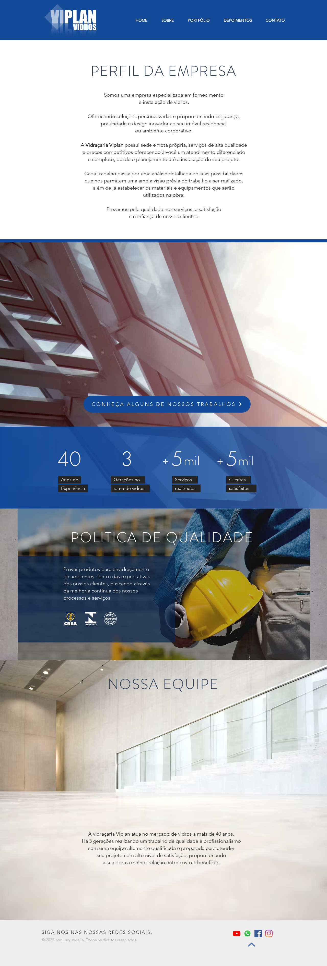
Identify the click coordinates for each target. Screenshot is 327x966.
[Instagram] (269, 933)
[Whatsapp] (247, 933)
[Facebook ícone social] (258, 933)
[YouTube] (236, 933)
